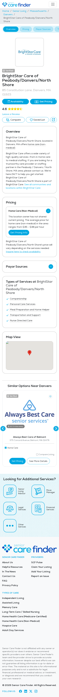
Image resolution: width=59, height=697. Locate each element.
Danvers (8, 14)
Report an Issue (40, 576)
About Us (7, 562)
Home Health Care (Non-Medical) (21, 621)
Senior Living (19, 10)
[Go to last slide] (3, 428)
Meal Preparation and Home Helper (29, 309)
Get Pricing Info (18, 232)
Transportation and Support (25, 315)
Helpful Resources (12, 566)
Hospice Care (9, 625)
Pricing (25, 29)
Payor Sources (43, 29)
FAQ (4, 580)
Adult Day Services (13, 630)
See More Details (38, 461)
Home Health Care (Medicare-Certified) (24, 616)
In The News (9, 571)
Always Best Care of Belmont (29, 436)
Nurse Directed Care (21, 320)
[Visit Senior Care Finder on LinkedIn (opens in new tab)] (25, 691)
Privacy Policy (10, 585)
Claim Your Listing (41, 566)
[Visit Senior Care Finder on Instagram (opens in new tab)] (36, 691)
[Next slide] (56, 428)
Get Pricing (45, 101)
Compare (15, 119)
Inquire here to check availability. (23, 251)
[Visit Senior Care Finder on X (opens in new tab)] (30, 691)
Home (5, 10)
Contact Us (8, 576)
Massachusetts (38, 10)
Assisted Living (10, 602)
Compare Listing (46, 454)
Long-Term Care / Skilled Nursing (20, 611)
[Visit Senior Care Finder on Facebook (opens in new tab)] (20, 691)
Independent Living (13, 598)
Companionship (18, 298)
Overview (11, 29)
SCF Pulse (36, 562)
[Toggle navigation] (53, 4)
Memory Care (9, 607)
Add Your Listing (40, 571)
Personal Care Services (22, 304)
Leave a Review (11, 114)
